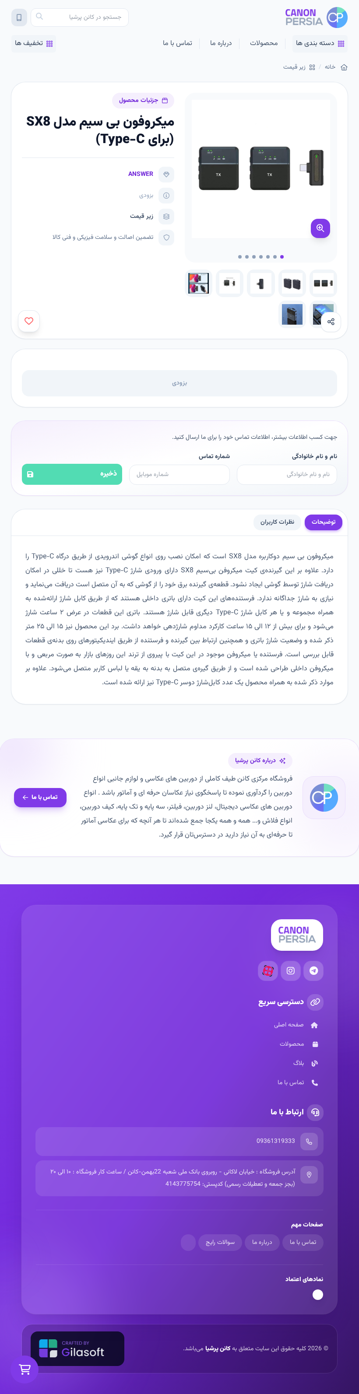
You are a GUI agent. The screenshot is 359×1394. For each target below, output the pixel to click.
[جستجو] (39, 17)
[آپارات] (268, 971)
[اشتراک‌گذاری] (331, 322)
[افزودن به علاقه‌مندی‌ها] (28, 321)
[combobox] (80, 17)
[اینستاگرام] (290, 971)
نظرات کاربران (277, 522)
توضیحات (323, 522)
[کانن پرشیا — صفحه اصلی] (316, 17)
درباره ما (221, 43)
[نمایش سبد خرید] (25, 1369)
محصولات (264, 43)
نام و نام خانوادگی (314, 456)
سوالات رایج (220, 1242)
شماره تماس (214, 456)
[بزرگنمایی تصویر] (320, 228)
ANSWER (140, 174)
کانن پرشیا (217, 1349)
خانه (330, 67)
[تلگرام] (313, 971)
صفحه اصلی (289, 1025)
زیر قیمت (294, 67)
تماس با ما (177, 43)
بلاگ (298, 1063)
